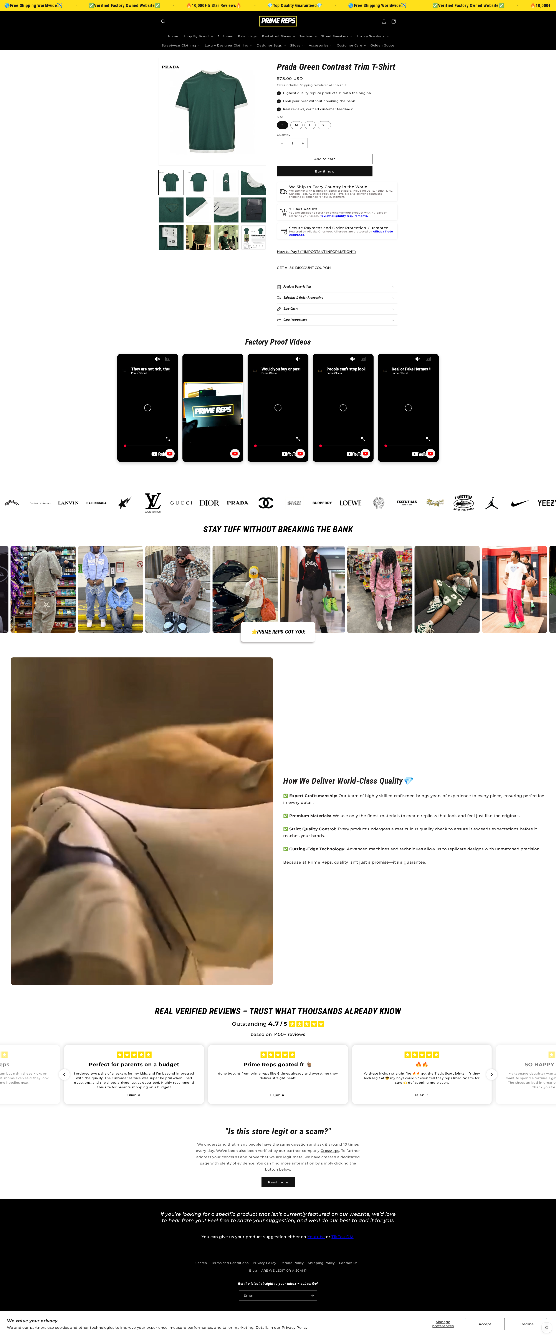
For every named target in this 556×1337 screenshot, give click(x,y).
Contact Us (348, 1263)
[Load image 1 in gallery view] (171, 182)
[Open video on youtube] (170, 453)
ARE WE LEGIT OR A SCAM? (284, 1270)
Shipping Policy (321, 1263)
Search (201, 1263)
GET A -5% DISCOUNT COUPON (304, 268)
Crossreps (330, 1151)
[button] (163, 21)
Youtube (316, 1236)
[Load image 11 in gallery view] (226, 237)
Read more (278, 1182)
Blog (253, 1270)
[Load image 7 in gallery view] (226, 209)
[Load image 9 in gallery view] (171, 237)
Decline (527, 1324)
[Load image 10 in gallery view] (198, 237)
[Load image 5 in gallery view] (171, 209)
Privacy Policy (295, 1327)
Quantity (283, 134)
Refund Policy (292, 1263)
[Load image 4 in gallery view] (253, 182)
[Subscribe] (312, 1296)
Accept (485, 1324)
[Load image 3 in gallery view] (226, 182)
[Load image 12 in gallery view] (253, 237)
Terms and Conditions (229, 1263)
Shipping (306, 85)
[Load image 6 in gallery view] (198, 209)
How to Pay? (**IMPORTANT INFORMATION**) (316, 252)
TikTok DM (342, 1236)
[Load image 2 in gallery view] (198, 182)
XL (324, 125)
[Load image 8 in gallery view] (253, 209)
